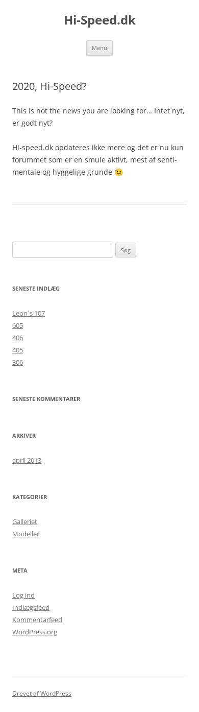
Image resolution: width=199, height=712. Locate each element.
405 (17, 349)
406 (17, 337)
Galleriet (24, 521)
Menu (99, 48)
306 (17, 362)
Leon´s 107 (28, 313)
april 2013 (26, 460)
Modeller (25, 533)
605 (17, 325)
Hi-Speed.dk (100, 20)
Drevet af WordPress (41, 693)
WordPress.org (34, 631)
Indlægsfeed (30, 607)
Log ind (23, 595)
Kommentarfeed (37, 619)
